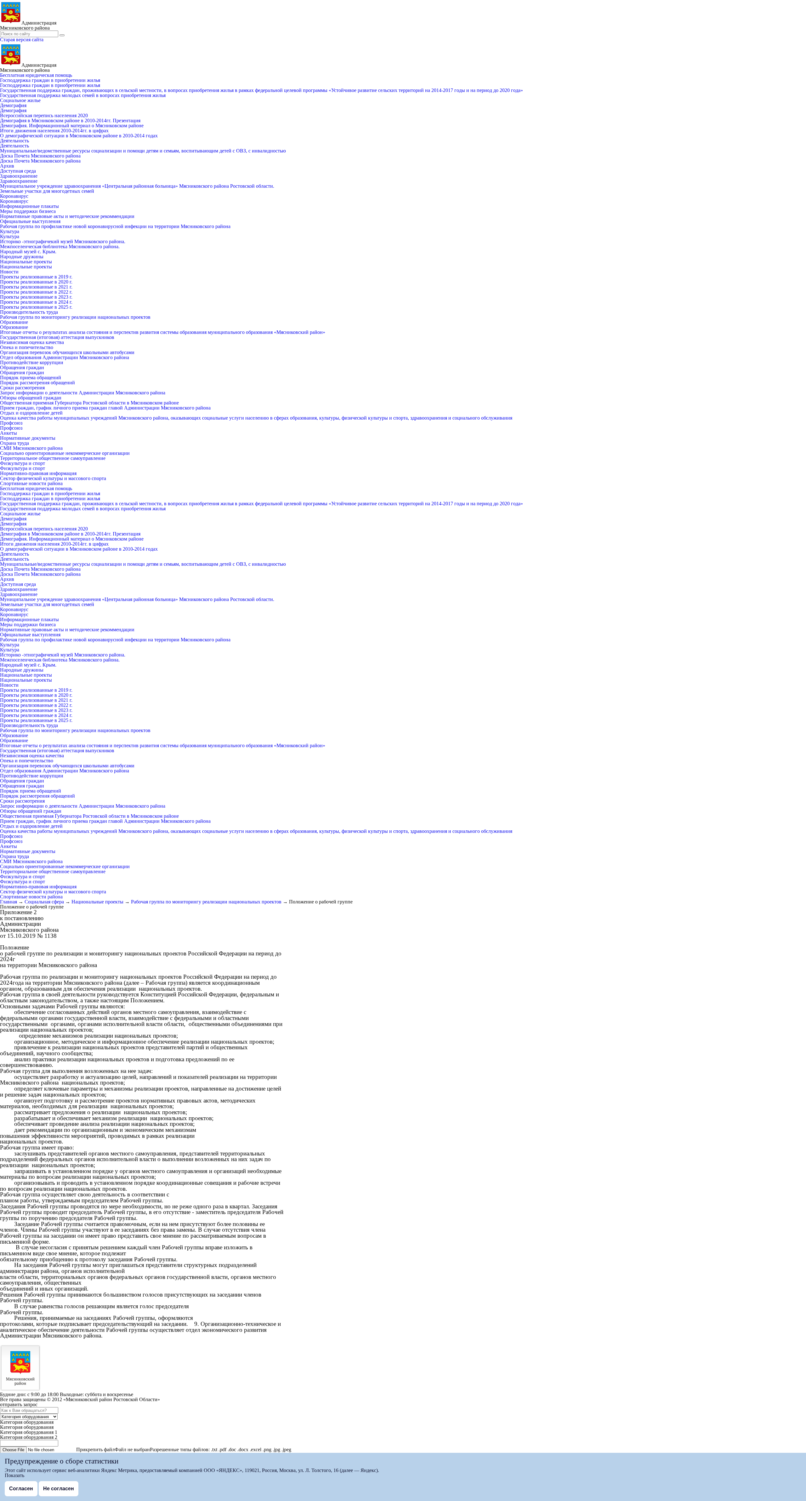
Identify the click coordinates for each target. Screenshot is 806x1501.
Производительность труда (29, 312)
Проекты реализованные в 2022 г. (36, 292)
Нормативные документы (27, 438)
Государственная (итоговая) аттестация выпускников (57, 337)
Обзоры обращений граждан (30, 397)
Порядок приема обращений (30, 377)
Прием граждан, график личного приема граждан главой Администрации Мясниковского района (105, 407)
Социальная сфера (44, 901)
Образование (14, 322)
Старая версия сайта (21, 39)
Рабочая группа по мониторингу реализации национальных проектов (75, 317)
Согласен (21, 1488)
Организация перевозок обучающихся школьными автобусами (67, 352)
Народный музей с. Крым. (28, 251)
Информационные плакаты (29, 206)
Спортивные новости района (31, 483)
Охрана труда (14, 443)
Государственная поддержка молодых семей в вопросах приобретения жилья (83, 95)
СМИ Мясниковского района (31, 448)
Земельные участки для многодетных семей (47, 191)
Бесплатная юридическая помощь (36, 75)
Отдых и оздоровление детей (31, 412)
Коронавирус (14, 196)
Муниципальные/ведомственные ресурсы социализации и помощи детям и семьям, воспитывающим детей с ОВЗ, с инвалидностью (143, 150)
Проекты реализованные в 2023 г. (36, 297)
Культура (9, 231)
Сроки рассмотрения (22, 387)
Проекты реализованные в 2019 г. (36, 276)
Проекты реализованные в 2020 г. (36, 281)
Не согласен (58, 1488)
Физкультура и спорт (22, 463)
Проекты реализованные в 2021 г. (36, 286)
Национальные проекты (26, 261)
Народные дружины (21, 256)
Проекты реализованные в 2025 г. (36, 307)
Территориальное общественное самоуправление (52, 458)
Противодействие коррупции (31, 362)
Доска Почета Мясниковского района (40, 155)
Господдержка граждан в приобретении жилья (50, 80)
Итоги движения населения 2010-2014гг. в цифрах (54, 130)
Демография (13, 105)
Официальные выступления (30, 221)
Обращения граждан (22, 367)
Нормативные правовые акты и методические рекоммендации (67, 216)
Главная (8, 901)
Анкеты (8, 433)
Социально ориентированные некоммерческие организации (65, 453)
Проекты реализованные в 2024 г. (36, 302)
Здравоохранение (18, 176)
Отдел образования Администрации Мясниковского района (64, 357)
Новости (9, 271)
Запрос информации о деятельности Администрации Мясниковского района (82, 392)
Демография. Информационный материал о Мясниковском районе (72, 125)
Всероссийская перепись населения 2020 (44, 115)
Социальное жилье (20, 100)
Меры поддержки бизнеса (28, 211)
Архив (7, 166)
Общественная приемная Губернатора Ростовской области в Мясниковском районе (89, 402)
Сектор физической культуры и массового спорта (53, 478)
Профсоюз (11, 423)
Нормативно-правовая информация (38, 473)
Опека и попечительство (26, 347)
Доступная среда (18, 171)
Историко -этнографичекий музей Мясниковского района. (62, 241)
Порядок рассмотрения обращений (37, 382)
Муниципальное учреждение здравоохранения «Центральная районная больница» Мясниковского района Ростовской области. (137, 186)
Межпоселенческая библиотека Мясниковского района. (60, 246)
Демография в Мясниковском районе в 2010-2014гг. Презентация (70, 120)
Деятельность (14, 140)
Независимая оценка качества (32, 342)
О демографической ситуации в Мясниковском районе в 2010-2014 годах (79, 135)
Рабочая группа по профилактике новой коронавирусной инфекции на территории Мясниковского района (115, 226)
